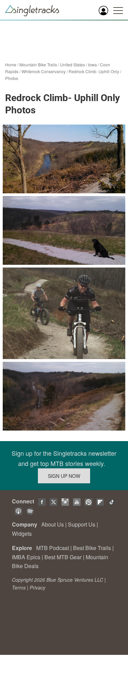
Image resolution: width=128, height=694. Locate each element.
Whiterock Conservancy (44, 71)
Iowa (92, 64)
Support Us (81, 524)
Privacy (37, 587)
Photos (11, 78)
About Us (52, 524)
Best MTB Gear (63, 557)
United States (72, 64)
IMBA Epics (26, 557)
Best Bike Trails (92, 548)
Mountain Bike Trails (38, 64)
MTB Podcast (52, 548)
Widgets (22, 533)
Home (10, 64)
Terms (19, 587)
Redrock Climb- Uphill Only (94, 71)
